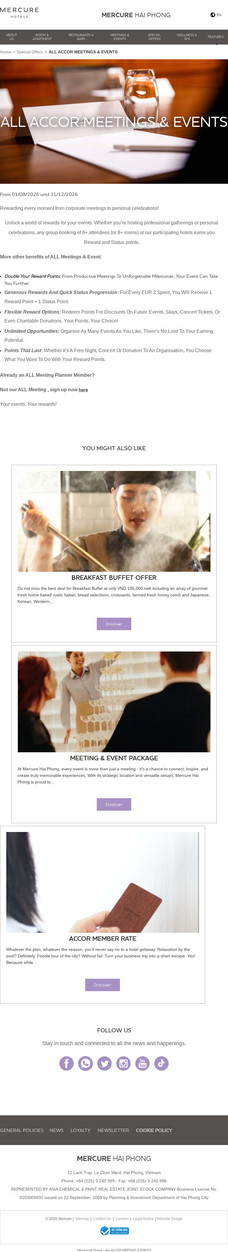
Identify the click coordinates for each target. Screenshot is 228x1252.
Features (216, 37)
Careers (122, 1219)
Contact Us (102, 1219)
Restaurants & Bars (81, 37)
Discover (114, 624)
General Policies (22, 1130)
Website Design (170, 1219)
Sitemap (82, 1219)
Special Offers (154, 37)
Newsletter (113, 1130)
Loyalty (81, 1130)
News (57, 1130)
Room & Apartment (42, 37)
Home (5, 51)
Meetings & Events (119, 37)
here (83, 389)
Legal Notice (143, 1219)
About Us (11, 37)
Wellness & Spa (187, 37)
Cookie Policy (154, 1130)
